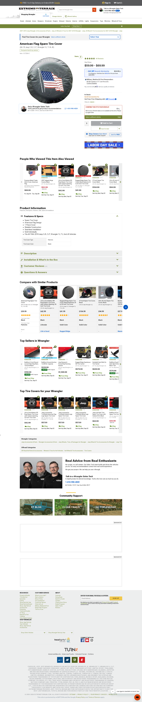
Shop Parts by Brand (26, 604)
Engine (55, 21)
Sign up (116, 598)
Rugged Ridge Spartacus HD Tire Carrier (83, 364)
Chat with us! (39, 604)
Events (22, 600)
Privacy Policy (106, 602)
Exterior (68, 21)
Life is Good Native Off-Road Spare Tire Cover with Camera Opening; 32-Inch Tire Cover (65, 184)
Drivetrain (48, 21)
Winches (107, 21)
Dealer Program (60, 604)
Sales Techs (58, 606)
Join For (115, 134)
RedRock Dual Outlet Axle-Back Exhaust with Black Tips (116, 364)
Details (57, 3)
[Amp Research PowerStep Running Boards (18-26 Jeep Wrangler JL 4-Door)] (66, 353)
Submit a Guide (60, 599)
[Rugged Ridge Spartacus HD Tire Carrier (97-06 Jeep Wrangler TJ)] (83, 353)
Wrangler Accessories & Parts (48, 442)
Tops (101, 21)
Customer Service (40, 602)
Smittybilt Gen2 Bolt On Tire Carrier (99, 364)
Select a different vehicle (93, 117)
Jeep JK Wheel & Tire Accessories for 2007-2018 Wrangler (100, 31)
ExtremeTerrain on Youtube (87, 640)
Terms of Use (39, 609)
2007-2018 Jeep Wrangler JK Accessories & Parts (35, 31)
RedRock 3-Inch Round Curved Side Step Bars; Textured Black (31, 365)
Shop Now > (76, 26)
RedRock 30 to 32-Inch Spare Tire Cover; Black (116, 415)
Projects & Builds (25, 595)
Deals (22, 21)
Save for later (105, 129)
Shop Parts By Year (25, 602)
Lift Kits (81, 21)
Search (94, 10)
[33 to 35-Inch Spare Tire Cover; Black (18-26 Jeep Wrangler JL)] (117, 171)
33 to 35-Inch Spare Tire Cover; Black (116, 182)
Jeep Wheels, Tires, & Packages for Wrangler (72, 442)
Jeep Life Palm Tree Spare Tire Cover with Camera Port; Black (99, 415)
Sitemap (72, 694)
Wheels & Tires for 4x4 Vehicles (53, 450)
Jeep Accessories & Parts (29, 442)
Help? (119, 117)
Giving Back (58, 597)
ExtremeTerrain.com (37, 9)
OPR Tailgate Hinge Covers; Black (48, 182)
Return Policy (39, 599)
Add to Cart (107, 123)
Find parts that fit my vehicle (29, 50)
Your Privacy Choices (99, 694)
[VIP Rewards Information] (116, 99)
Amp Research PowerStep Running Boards (65, 365)
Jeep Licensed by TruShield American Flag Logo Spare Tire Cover (48, 416)
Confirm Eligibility (92, 83)
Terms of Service (94, 697)
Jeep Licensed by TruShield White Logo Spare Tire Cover (81, 416)
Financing (23, 609)
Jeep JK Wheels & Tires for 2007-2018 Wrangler (66, 31)
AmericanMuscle (54, 654)
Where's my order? (40, 595)
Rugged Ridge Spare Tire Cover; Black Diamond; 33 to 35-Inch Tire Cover (83, 184)
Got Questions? (39, 600)
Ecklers (91, 654)
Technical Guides (25, 611)
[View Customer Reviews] (90, 58)
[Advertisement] (71, 538)
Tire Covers (87, 450)
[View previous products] (21, 182)
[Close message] (121, 26)
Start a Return (39, 597)
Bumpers (41, 21)
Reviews (57, 607)
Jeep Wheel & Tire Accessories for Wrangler (101, 442)
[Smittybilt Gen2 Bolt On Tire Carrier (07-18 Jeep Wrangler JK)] (100, 353)
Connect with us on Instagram (92, 640)
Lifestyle (28, 21)
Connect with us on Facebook (82, 640)
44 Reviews (100, 59)
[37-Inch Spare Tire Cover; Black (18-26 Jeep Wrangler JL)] (100, 171)
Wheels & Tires (117, 21)
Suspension (94, 21)
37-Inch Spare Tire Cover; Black (99, 182)
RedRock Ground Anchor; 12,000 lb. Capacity (49, 363)
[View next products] (120, 182)
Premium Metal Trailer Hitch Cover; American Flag (32, 184)
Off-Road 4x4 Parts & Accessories (31, 450)
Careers (57, 600)
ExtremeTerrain (81, 654)
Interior (74, 21)
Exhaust (61, 21)
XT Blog (22, 613)
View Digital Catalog (26, 618)
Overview (58, 595)
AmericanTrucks (68, 654)
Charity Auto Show (61, 602)
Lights (87, 21)
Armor (34, 21)
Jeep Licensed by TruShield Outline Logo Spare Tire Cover (65, 416)
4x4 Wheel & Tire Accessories (74, 450)
